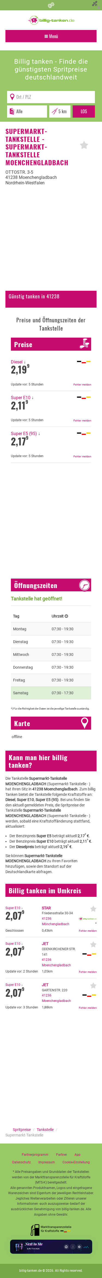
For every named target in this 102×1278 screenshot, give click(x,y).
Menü (53, 36)
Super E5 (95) (24, 433)
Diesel (17, 362)
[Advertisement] (51, 241)
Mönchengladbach (55, 924)
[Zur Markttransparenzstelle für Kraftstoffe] (51, 1228)
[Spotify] (66, 1246)
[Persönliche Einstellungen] (51, 5)
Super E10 (20, 397)
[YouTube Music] (79, 1246)
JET (45, 943)
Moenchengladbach (28, 301)
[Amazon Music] (73, 1246)
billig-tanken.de (30, 1271)
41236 (46, 919)
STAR (46, 908)
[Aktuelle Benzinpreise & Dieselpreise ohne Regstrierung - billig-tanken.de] (51, 20)
